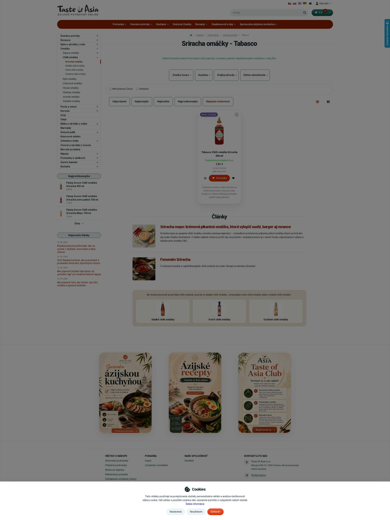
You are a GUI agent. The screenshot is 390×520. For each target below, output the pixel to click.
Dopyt (148, 460)
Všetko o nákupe (116, 456)
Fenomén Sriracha (175, 259)
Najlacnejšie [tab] (142, 101)
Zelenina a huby (69, 140)
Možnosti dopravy (114, 469)
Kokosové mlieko (70, 136)
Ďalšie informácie (195, 503)
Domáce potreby (140, 24)
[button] (329, 12)
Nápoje (64, 153)
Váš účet (323, 3)
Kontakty (189, 460)
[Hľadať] (304, 12)
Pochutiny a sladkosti (72, 158)
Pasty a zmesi (68, 106)
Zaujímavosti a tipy (222, 24)
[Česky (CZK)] (289, 3)
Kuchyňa (65, 166)
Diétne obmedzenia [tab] (255, 75)
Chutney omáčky (71, 92)
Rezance (65, 40)
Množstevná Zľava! (122, 88)
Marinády (65, 128)
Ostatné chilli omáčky (75, 74)
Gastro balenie (68, 162)
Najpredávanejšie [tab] (188, 101)
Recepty (200, 24)
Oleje (63, 119)
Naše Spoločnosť (196, 456)
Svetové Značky (182, 24)
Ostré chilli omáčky (74, 70)
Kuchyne (161, 24)
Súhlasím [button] (215, 511)
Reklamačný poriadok (116, 474)
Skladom (144, 88)
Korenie (65, 110)
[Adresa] (246, 462)
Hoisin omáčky (71, 87)
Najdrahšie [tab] (163, 101)
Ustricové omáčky (72, 83)
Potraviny (118, 24)
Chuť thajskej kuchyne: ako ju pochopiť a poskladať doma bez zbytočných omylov (78, 262)
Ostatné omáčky (71, 101)
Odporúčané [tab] (119, 101)
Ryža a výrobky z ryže (72, 44)
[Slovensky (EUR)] (294, 3)
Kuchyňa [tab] (203, 75)
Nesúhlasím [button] (196, 511)
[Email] (310, 3)
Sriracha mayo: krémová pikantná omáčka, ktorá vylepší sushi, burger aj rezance (225, 226)
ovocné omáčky (71, 96)
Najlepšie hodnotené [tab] (218, 101)
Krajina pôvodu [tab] (226, 75)
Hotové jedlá (67, 132)
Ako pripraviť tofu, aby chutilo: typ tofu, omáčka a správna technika (77, 284)
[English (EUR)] (299, 3)
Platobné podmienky (116, 465)
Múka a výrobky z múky (73, 123)
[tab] (317, 101)
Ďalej (77, 223)
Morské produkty (70, 149)
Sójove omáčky (71, 52)
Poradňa (151, 456)
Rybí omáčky (69, 79)
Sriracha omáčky (73, 61)
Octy (63, 115)
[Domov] (77, 10)
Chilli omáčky (70, 57)
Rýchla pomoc (258, 475)
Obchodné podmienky (116, 460)
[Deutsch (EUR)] (304, 3)
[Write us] (246, 475)
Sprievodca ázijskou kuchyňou (257, 24)
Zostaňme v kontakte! (156, 465)
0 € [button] (322, 13)
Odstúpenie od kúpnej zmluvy (120, 479)
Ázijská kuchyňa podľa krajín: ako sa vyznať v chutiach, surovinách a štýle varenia (76, 248)
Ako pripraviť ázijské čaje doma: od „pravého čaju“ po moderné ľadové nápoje (79, 273)
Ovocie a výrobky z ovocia (75, 145)
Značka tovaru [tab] (181, 75)
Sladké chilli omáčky (75, 66)
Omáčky (65, 48)
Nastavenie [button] (176, 511)
